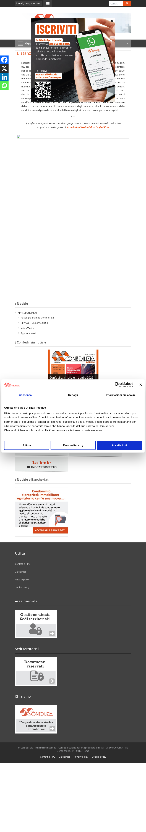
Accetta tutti (119, 445)
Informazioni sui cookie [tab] (120, 394)
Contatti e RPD (22, 563)
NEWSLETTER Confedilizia (34, 322)
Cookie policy (22, 587)
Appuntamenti (28, 333)
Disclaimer (20, 571)
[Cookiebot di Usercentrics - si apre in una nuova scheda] (117, 384)
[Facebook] (4, 59)
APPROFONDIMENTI (28, 312)
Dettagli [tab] (73, 394)
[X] (4, 68)
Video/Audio (27, 328)
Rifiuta (27, 445)
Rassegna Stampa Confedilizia (37, 317)
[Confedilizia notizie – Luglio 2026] (73, 365)
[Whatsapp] (4, 85)
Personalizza (71, 445)
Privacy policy (22, 579)
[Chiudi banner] (140, 384)
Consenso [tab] (25, 394)
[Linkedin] (4, 77)
